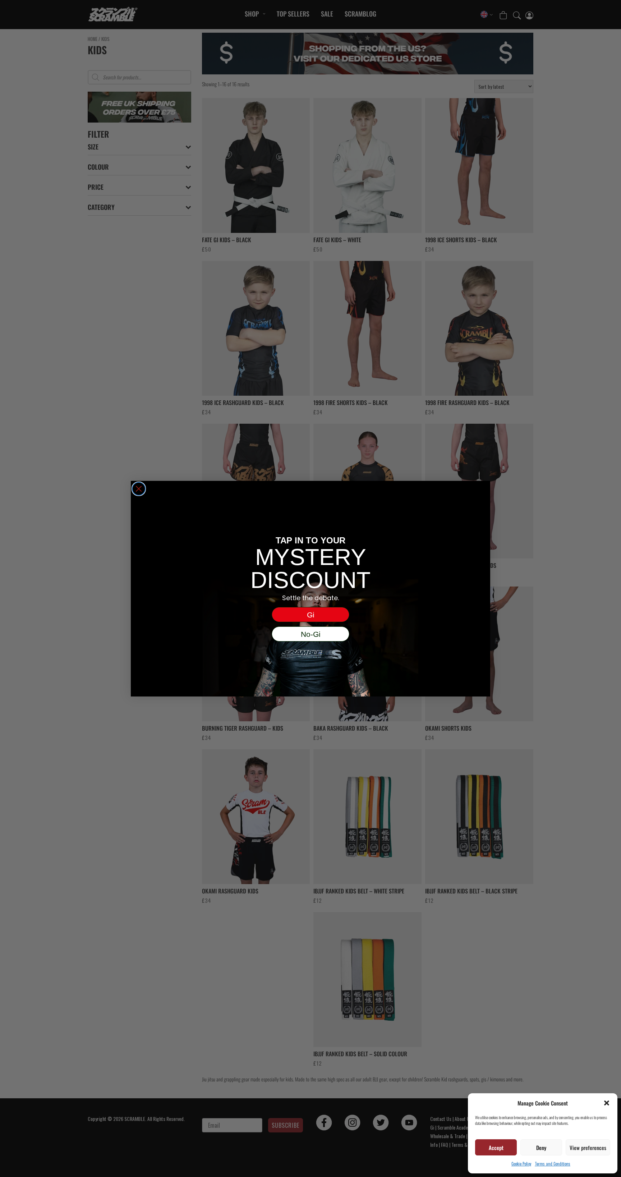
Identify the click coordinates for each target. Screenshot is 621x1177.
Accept (496, 1147)
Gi (310, 615)
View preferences (588, 1147)
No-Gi (311, 634)
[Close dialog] (138, 488)
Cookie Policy (521, 1164)
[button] (606, 1103)
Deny (541, 1147)
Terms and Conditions (552, 1164)
